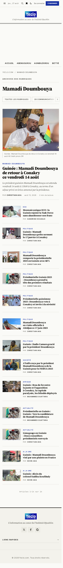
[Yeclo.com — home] (31, 14)
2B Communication (44, 99)
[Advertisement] (31, 41)
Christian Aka (14, 195)
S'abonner (52, 3)
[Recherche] (22, 3)
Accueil (9, 63)
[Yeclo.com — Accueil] (31, 516)
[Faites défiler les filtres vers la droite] (57, 99)
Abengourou (24, 63)
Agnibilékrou (41, 63)
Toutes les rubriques (16, 99)
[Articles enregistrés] (26, 3)
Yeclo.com (7, 72)
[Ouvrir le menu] (4, 3)
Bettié (55, 63)
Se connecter (39, 3)
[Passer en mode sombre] (31, 3)
